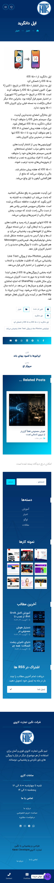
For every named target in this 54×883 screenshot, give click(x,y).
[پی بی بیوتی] (27, 583)
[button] (5, 7)
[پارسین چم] (41, 583)
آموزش (25, 509)
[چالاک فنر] (13, 583)
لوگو (25, 520)
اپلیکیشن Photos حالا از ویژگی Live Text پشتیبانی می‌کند (27, 328)
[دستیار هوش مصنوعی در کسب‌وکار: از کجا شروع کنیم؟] (39, 631)
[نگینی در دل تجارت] (44, 8)
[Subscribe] (10, 689)
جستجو (10, 482)
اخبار (19, 309)
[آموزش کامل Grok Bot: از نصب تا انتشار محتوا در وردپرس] (39, 617)
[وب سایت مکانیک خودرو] (27, 555)
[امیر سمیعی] (41, 569)
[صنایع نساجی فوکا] (27, 569)
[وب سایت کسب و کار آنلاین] (41, 555)
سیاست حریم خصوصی (27, 813)
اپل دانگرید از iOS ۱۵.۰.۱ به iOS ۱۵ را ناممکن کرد (31, 322)
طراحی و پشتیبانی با (29, 846)
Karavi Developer (21, 850)
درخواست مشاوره (27, 817)
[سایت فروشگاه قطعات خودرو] (13, 555)
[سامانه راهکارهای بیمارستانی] (13, 569)
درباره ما (27, 808)
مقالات (37, 438)
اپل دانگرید (39, 315)
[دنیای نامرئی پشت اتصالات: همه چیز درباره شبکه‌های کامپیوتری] (39, 646)
